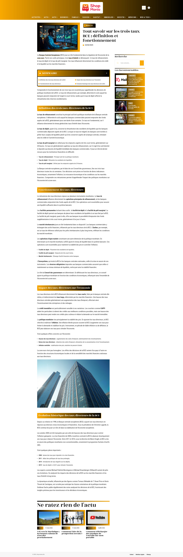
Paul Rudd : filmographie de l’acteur (133, 107)
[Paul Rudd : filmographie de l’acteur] (121, 106)
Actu (40, 528)
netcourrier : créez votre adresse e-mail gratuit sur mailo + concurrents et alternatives (135, 81)
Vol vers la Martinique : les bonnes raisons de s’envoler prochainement (48, 534)
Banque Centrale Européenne (49, 55)
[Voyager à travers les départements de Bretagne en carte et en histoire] (121, 93)
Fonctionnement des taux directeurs (50, 84)
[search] (144, 8)
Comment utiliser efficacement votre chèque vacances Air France (135, 120)
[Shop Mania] (91, 7)
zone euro (40, 58)
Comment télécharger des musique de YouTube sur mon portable (96, 534)
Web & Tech (91, 528)
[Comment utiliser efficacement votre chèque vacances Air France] (121, 118)
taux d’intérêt (73, 58)
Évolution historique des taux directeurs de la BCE (91, 84)
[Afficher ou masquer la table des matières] (82, 73)
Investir (89, 25)
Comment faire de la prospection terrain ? (72, 532)
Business (66, 528)
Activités (131, 89)
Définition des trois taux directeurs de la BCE (52, 80)
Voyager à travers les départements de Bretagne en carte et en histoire (135, 94)
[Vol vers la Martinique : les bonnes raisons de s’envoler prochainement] (49, 518)
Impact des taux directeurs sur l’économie (89, 80)
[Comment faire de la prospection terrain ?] (73, 518)
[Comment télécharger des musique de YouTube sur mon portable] (98, 518)
